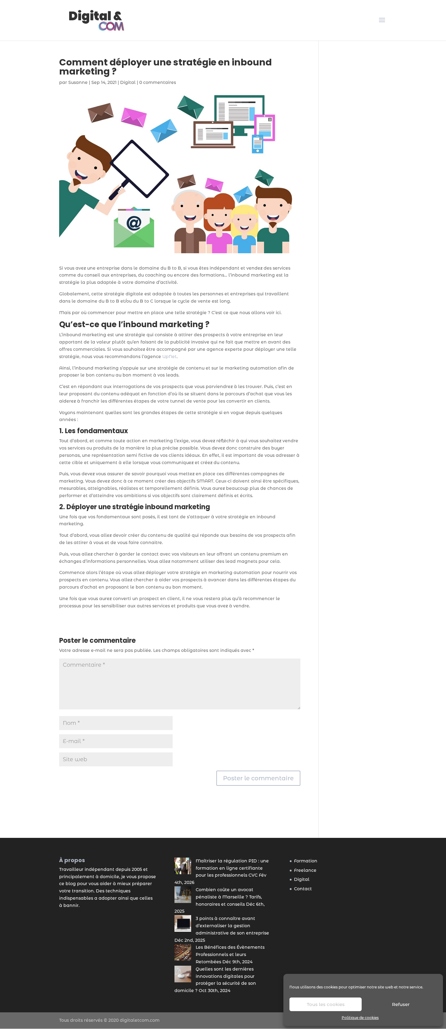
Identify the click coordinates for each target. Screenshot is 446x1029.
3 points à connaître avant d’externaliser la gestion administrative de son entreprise (232, 926)
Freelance (305, 870)
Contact (303, 888)
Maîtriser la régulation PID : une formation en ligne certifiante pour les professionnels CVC (232, 868)
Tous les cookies (326, 1004)
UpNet (169, 356)
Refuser (401, 1004)
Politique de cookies (360, 1017)
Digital (128, 82)
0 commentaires (157, 82)
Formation (305, 861)
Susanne (78, 82)
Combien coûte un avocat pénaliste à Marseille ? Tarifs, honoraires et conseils (229, 897)
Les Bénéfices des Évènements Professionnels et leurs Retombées (230, 954)
